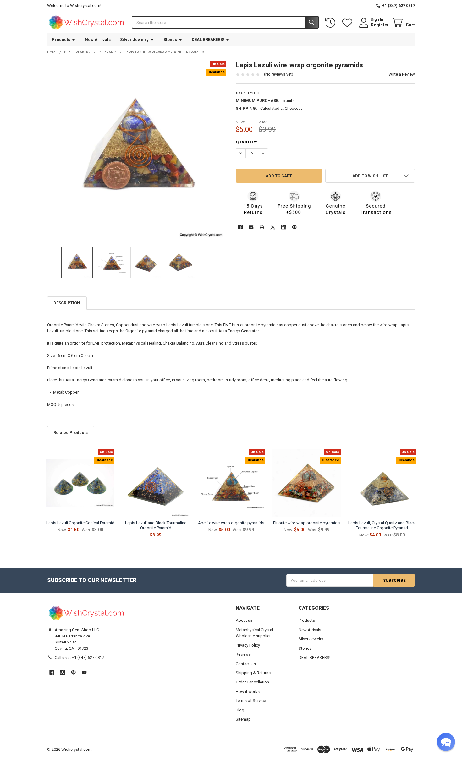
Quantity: (246, 142)
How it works (248, 691)
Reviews (243, 654)
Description (66, 302)
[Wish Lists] (348, 23)
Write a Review (401, 74)
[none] (137, 150)
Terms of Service (251, 700)
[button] (370, 176)
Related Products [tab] (70, 432)
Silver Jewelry (134, 39)
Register (380, 24)
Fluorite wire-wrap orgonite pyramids (306, 522)
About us (244, 620)
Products (61, 39)
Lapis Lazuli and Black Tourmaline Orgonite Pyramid (155, 525)
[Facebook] (240, 227)
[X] (272, 227)
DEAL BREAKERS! (208, 39)
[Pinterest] (294, 227)
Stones (170, 39)
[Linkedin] (283, 227)
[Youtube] (84, 672)
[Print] (262, 227)
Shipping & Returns (253, 673)
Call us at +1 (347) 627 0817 (79, 657)
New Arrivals (98, 39)
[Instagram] (62, 672)
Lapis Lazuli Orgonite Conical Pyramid (80, 522)
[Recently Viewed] (331, 23)
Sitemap (243, 719)
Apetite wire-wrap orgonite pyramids (231, 522)
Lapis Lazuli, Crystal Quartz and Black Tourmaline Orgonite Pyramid (382, 525)
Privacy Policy (248, 645)
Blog (240, 710)
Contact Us (246, 663)
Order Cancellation (252, 682)
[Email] (251, 227)
